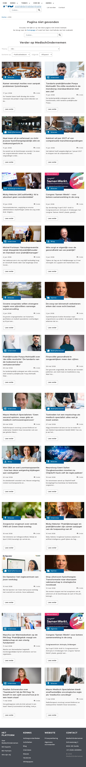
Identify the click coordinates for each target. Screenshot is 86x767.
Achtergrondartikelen (31, 738)
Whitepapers (28, 762)
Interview (55, 77)
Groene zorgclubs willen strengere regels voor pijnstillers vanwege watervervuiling (20, 306)
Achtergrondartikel (16, 188)
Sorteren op (6, 54)
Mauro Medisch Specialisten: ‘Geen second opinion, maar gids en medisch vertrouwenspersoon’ (20, 417)
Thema (4, 49)
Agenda (54, 629)
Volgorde (35, 54)
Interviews (27, 750)
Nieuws (11, 77)
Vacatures (27, 758)
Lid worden (51, 7)
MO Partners (6, 751)
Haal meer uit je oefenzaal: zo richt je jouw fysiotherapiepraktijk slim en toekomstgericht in (21, 141)
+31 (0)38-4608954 (74, 750)
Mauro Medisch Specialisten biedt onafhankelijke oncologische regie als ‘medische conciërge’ (64, 692)
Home (5, 3)
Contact (62, 7)
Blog (53, 241)
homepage (31, 30)
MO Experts (6, 747)
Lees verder (9, 109)
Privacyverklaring (51, 738)
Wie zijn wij (6, 755)
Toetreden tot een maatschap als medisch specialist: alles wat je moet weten (63, 417)
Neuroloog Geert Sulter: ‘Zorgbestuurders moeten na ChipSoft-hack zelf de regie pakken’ (64, 470)
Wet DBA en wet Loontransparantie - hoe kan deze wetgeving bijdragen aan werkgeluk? (21, 470)
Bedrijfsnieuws (14, 132)
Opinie (53, 298)
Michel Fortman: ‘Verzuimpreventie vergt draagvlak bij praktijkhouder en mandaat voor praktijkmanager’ (20, 250)
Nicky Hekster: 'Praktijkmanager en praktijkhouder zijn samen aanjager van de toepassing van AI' (64, 526)
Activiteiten (27, 742)
